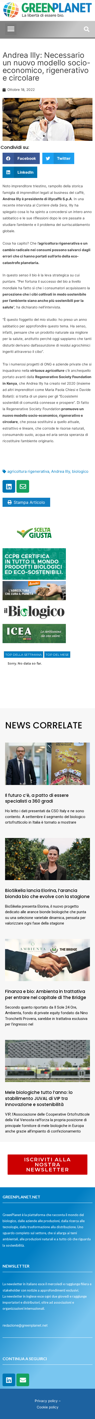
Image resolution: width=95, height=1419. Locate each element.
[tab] (23, 654)
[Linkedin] (9, 486)
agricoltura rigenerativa (28, 471)
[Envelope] (22, 486)
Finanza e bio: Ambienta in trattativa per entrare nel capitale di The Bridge (45, 994)
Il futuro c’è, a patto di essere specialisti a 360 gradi (37, 798)
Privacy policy (46, 1401)
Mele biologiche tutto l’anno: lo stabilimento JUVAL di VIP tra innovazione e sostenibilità (39, 1098)
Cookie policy (48, 1407)
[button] (10, 29)
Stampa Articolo (29, 502)
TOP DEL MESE (57, 654)
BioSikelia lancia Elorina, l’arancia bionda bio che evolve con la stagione (47, 893)
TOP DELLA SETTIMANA (23, 654)
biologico (80, 471)
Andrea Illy (60, 471)
